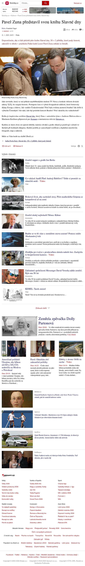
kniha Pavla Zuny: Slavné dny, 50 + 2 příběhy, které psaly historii (28, 141)
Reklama (24, 555)
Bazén (17, 535)
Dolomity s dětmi (36, 522)
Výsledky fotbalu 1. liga (66, 487)
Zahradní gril (38, 539)
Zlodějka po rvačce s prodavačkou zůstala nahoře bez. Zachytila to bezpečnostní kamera (54, 253)
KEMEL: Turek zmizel (35, 288)
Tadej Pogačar (35, 493)
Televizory (28, 546)
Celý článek (71, 334)
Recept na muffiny (8, 510)
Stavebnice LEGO (40, 543)
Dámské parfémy (54, 543)
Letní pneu (65, 543)
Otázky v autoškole (64, 519)
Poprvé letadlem (35, 510)
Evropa (27, 202)
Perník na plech (7, 522)
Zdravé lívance (7, 513)
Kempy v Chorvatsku (37, 507)
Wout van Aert (35, 496)
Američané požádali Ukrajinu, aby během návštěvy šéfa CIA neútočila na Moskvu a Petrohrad (11, 364)
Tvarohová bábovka (9, 516)
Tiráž (38, 555)
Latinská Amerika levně (38, 519)
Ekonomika (28, 218)
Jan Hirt (32, 490)
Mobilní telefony (26, 543)
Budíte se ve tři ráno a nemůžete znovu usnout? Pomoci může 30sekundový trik (53, 235)
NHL (59, 499)
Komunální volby (7, 499)
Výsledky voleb (7, 490)
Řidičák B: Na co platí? (66, 516)
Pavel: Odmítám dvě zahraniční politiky (39, 361)
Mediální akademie (48, 555)
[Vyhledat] (45, 3)
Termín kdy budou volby (10, 493)
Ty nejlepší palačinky (9, 507)
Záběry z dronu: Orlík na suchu (70, 360)
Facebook (9, 555)
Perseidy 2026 (54, 528)
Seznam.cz (78, 3)
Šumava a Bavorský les (38, 513)
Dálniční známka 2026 (66, 510)
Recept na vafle (7, 519)
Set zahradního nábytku (71, 535)
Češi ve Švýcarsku (36, 516)
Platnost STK (62, 522)
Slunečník (48, 535)
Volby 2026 (6, 483)
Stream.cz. (60, 119)
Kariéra (31, 555)
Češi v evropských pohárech (42, 532)
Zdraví (27, 239)
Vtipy (26, 184)
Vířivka (47, 539)
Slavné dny (30, 116)
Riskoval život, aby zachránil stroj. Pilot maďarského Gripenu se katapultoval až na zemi (54, 198)
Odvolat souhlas (33, 557)
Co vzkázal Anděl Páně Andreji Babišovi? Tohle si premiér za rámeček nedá (53, 179)
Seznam (34, 119)
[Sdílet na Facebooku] (79, 146)
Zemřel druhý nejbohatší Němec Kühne (43, 215)
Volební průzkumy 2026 (10, 487)
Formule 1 (61, 496)
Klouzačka (57, 535)
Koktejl (27, 258)
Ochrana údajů (72, 555)
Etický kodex (60, 555)
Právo (3, 28)
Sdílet (76, 30)
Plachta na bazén (27, 535)
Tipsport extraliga (64, 490)
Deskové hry (75, 543)
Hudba (27, 163)
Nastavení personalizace (49, 557)
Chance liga (62, 483)
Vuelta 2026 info (35, 483)
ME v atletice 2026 (64, 493)
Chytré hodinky (39, 546)
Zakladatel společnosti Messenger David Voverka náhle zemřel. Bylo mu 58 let (53, 272)
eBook (68, 30)
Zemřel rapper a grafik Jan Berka (40, 159)
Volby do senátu (7, 496)
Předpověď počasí (41, 528)
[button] (42, 72)
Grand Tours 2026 (36, 499)
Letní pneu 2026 (64, 507)
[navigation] (2, 3)
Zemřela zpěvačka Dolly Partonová (57, 320)
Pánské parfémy (52, 546)
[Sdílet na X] (82, 146)
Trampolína (39, 535)
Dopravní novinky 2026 (66, 513)
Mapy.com (29, 528)
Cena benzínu (66, 528)
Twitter (17, 555)
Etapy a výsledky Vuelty (38, 487)
